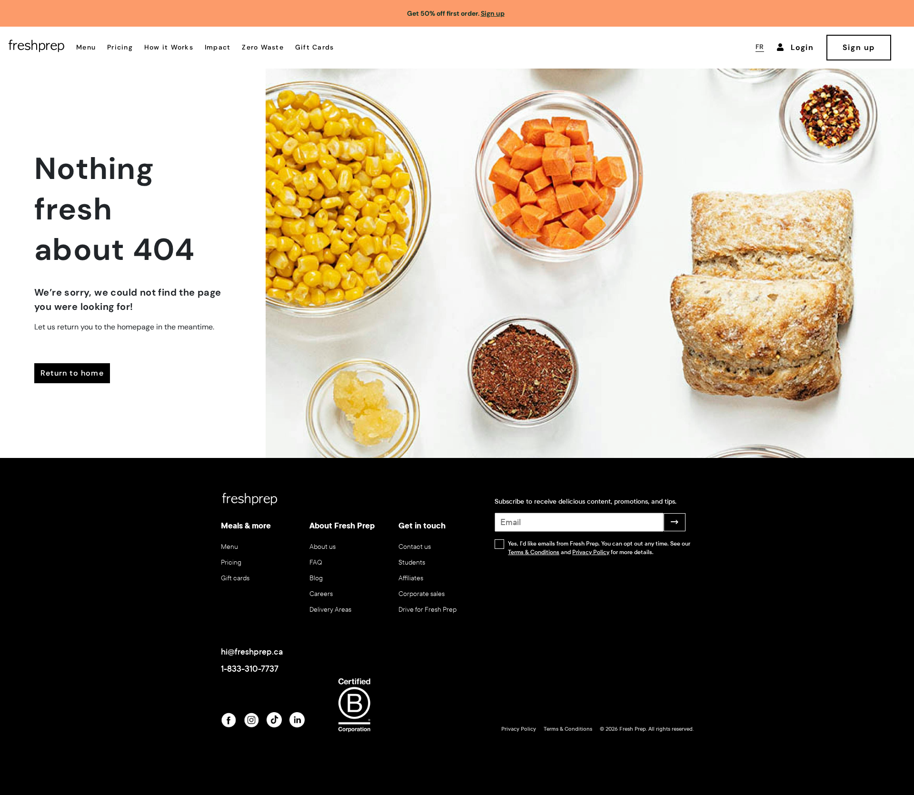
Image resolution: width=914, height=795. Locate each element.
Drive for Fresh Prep (427, 609)
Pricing (120, 47)
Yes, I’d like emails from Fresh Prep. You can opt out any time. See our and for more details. (599, 548)
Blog (316, 578)
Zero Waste (263, 47)
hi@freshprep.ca (252, 651)
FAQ (315, 562)
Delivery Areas (330, 609)
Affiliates (410, 578)
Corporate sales (421, 593)
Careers (321, 593)
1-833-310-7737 (249, 669)
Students (411, 562)
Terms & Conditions (533, 552)
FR (759, 46)
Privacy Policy (590, 552)
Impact (218, 47)
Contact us (414, 546)
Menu (86, 47)
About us (322, 546)
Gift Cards (314, 47)
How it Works (168, 47)
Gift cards (235, 578)
